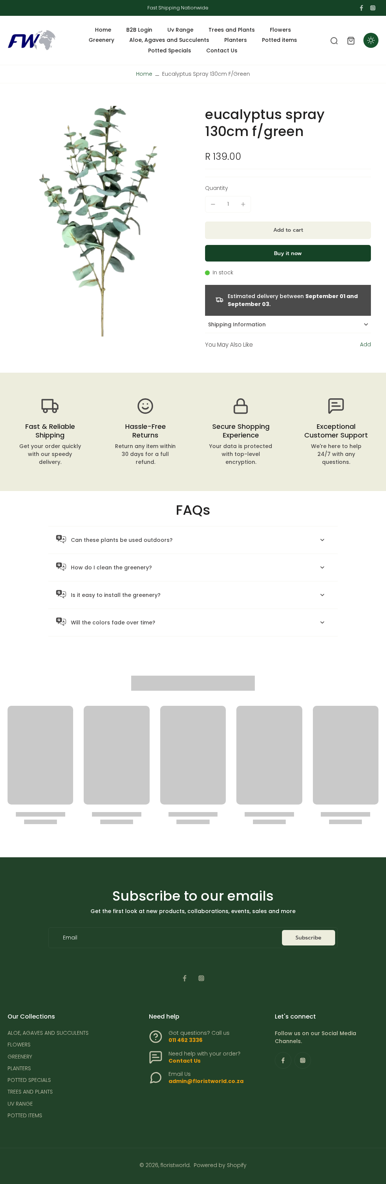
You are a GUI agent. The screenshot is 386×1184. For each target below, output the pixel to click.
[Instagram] (372, 7)
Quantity (216, 188)
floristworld (175, 1165)
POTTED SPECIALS (29, 1080)
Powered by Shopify (220, 1165)
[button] (288, 230)
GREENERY (20, 1056)
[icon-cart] (350, 40)
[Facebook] (361, 7)
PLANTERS (19, 1068)
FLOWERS (19, 1044)
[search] (334, 40)
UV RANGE (20, 1104)
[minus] (213, 204)
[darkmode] (370, 40)
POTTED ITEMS (25, 1115)
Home (144, 74)
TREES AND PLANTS (30, 1091)
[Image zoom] (94, 221)
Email (70, 937)
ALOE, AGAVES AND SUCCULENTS (48, 1033)
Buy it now (288, 253)
